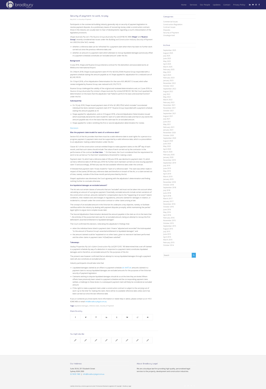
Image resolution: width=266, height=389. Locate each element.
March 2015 (167, 240)
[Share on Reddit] (137, 317)
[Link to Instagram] (256, 4)
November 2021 (169, 108)
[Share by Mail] (148, 317)
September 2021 (169, 113)
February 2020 (168, 154)
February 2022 (168, 102)
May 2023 (167, 72)
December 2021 (169, 105)
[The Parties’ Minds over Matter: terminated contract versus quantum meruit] (96, 340)
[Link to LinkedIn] (249, 4)
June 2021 (167, 122)
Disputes (166, 30)
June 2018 (167, 193)
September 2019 (169, 163)
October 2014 (168, 245)
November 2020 (169, 132)
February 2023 (168, 78)
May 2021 (167, 124)
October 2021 (168, 110)
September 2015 (169, 226)
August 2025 (168, 53)
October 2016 (168, 207)
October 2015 (168, 223)
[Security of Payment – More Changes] (117, 340)
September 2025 (169, 50)
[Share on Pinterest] (96, 317)
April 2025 (167, 64)
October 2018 (168, 185)
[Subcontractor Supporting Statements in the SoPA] (127, 340)
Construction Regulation (172, 24)
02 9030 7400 (75, 374)
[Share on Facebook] (75, 317)
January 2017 (168, 201)
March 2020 (167, 152)
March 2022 (167, 99)
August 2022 (168, 91)
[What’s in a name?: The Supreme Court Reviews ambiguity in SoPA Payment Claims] (75, 340)
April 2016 (167, 215)
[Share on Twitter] (86, 317)
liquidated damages (81, 306)
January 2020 (168, 157)
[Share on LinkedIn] (106, 317)
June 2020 (167, 143)
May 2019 (167, 171)
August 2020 (168, 141)
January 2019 (168, 179)
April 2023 (167, 75)
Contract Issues (169, 27)
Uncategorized (169, 35)
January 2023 (168, 80)
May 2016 (167, 212)
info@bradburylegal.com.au (96, 301)
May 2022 (167, 97)
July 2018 (166, 190)
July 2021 (166, 119)
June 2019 (167, 168)
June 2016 (167, 209)
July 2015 (166, 231)
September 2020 (169, 138)
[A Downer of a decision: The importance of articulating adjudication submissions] (148, 340)
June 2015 (167, 234)
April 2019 (167, 174)
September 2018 (169, 187)
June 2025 (167, 58)
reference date (94, 306)
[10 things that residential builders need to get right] (106, 340)
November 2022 (169, 83)
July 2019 (166, 165)
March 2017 (167, 198)
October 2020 (168, 135)
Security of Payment (85, 19)
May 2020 (167, 146)
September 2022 (169, 89)
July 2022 (166, 94)
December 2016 (169, 204)
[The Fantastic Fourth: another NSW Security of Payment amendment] (137, 340)
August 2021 (168, 116)
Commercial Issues (170, 21)
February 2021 (168, 127)
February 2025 (168, 69)
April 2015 (167, 237)
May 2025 (167, 61)
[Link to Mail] (252, 4)
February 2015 (168, 242)
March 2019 (167, 176)
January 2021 (168, 130)
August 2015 (168, 229)
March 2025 (167, 67)
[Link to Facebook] (259, 4)
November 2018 (169, 182)
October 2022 (168, 86)
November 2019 (169, 160)
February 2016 (168, 218)
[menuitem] (183, 4)
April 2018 (167, 196)
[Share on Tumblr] (117, 317)
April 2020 (167, 149)
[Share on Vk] (127, 317)
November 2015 (169, 220)
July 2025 (166, 56)
